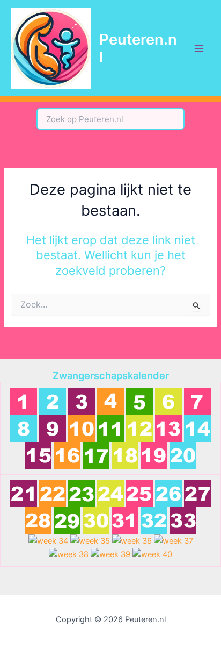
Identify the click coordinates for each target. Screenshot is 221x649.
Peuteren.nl (138, 48)
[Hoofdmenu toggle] (199, 48)
